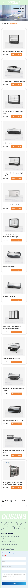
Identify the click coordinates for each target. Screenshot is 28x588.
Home (6, 23)
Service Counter (8, 143)
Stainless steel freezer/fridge (10, 536)
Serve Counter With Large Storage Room (13, 451)
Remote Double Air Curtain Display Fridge (13, 112)
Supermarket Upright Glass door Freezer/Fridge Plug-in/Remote (13, 483)
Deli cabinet (5, 539)
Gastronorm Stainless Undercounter (14, 205)
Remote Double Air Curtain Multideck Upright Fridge (11, 236)
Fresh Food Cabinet (9, 297)
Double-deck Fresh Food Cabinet (13, 420)
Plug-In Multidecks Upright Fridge (13, 51)
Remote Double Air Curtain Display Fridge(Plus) (13, 174)
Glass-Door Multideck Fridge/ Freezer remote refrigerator (12, 328)
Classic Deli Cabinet (9, 267)
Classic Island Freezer (8, 542)
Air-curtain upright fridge (9, 545)
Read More (5, 54)
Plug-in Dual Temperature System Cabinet (13, 390)
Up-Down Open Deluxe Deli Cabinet (14, 81)
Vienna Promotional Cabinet (11, 359)
